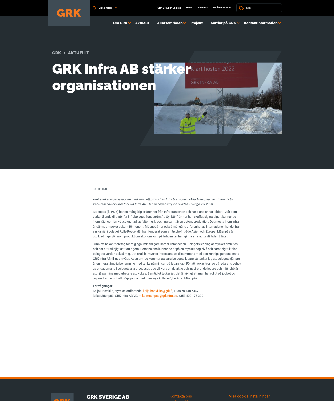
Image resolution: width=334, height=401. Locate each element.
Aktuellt (142, 23)
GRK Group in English (169, 7)
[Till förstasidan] (69, 13)
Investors (202, 7)
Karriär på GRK (223, 23)
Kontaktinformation (260, 23)
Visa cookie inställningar (249, 396)
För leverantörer (222, 7)
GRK (56, 52)
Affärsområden (169, 23)
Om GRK (120, 23)
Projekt (196, 23)
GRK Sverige (106, 7)
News (189, 7)
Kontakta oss (181, 396)
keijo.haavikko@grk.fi (157, 291)
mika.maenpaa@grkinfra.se (158, 296)
